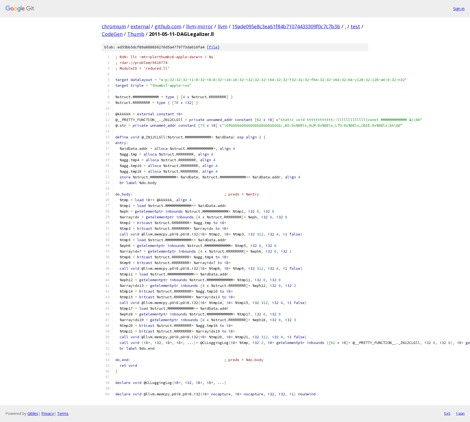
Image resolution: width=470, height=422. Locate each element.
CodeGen (112, 34)
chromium (114, 26)
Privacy (47, 413)
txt (447, 413)
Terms (63, 413)
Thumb (135, 34)
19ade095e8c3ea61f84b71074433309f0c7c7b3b (286, 26)
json (460, 413)
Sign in (459, 8)
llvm (222, 26)
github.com (167, 26)
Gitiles (32, 413)
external (140, 26)
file (213, 47)
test (355, 26)
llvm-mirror (199, 26)
